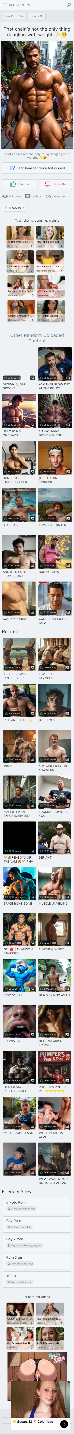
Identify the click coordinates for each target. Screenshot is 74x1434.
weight (54, 220)
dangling (41, 220)
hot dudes (43, 1296)
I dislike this (59, 184)
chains (28, 220)
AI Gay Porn (16, 207)
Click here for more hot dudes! (40, 168)
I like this (23, 184)
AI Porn (19, 5)
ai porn (29, 1296)
